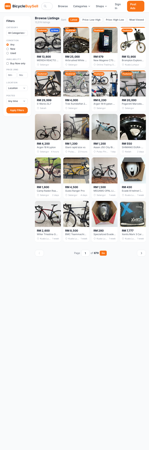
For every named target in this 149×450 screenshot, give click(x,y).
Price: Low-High (91, 19)
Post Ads (133, 6)
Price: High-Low (115, 19)
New (12, 48)
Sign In (118, 6)
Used (13, 53)
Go (103, 253)
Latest (73, 19)
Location (11, 82)
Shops (100, 6)
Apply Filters (17, 110)
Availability (13, 59)
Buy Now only (17, 63)
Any (12, 44)
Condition (12, 40)
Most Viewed (136, 19)
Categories (80, 6)
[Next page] (141, 253)
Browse (63, 6)
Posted (10, 95)
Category (12, 27)
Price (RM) (12, 69)
